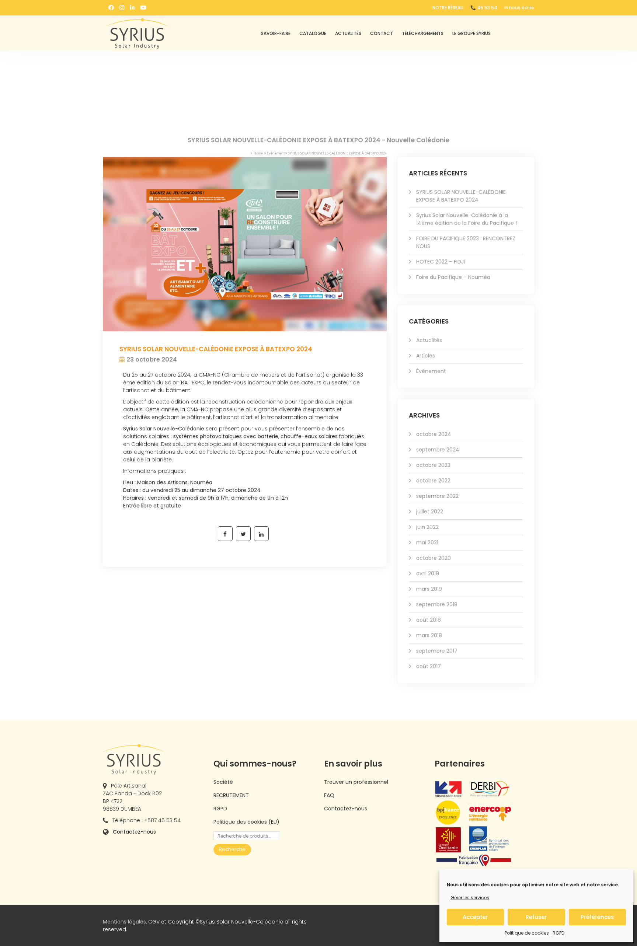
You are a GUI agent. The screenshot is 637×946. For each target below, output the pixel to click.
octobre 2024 (433, 434)
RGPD (558, 933)
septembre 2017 (436, 650)
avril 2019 (427, 573)
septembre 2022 (437, 496)
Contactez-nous (134, 831)
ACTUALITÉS (348, 33)
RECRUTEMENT (231, 795)
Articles (425, 355)
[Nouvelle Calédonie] (152, 33)
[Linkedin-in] (132, 7)
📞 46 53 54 (483, 7)
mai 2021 (427, 542)
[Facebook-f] (111, 7)
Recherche (232, 849)
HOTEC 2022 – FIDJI (440, 261)
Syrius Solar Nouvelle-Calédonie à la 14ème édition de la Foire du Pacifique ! (466, 219)
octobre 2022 (433, 480)
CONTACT (381, 33)
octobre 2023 (433, 465)
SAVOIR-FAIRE (275, 33)
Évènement (276, 153)
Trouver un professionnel (356, 782)
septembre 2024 (437, 449)
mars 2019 (429, 589)
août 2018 (428, 620)
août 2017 (428, 666)
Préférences (597, 917)
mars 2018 (429, 635)
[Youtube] (143, 7)
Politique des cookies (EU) (246, 821)
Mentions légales (124, 921)
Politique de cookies (527, 933)
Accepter (475, 917)
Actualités (429, 340)
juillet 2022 (429, 511)
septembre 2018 (436, 604)
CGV (154, 921)
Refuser (536, 917)
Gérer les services (469, 897)
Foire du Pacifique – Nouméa (453, 277)
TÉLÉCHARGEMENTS (422, 33)
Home (258, 153)
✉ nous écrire (519, 7)
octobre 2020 (433, 558)
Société (223, 782)
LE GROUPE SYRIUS (471, 33)
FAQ (329, 795)
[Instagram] (121, 7)
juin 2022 (427, 527)
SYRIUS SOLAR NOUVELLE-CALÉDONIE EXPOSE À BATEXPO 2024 (461, 195)
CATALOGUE (312, 33)
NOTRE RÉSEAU (447, 7)
